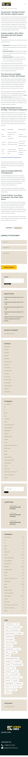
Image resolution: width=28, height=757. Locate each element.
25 (4, 407)
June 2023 (6, 388)
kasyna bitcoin (8, 661)
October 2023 (7, 382)
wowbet (14, 689)
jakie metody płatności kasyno (12, 658)
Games (6, 439)
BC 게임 (7, 630)
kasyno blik (8, 664)
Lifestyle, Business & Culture (10, 445)
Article (5, 413)
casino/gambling (8, 427)
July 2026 (6, 349)
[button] (14, 736)
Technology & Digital (9, 460)
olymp (14, 677)
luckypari (8, 667)
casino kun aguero (9, 639)
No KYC (7, 674)
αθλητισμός (7, 469)
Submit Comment (8, 267)
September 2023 (8, 385)
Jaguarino (8, 655)
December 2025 (8, 361)
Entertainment (7, 430)
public (5, 451)
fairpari (18, 649)
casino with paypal (9, 649)
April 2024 (6, 373)
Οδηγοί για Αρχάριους (9, 474)
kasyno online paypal (17, 664)
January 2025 (7, 367)
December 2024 (8, 370)
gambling (6, 433)
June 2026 (6, 352)
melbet (15, 671)
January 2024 (7, 376)
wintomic (7, 689)
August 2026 (7, 346)
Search (6, 277)
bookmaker (6, 419)
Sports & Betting (8, 457)
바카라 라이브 (8, 692)
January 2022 (7, 391)
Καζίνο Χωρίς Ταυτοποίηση (10, 471)
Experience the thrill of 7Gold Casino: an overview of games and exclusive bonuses (13, 318)
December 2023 (8, 379)
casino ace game (9, 636)
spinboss (7, 686)
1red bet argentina (9, 624)
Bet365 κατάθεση (15, 630)
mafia (14, 667)
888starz (7, 627)
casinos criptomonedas (10, 642)
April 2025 (6, 364)
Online (19, 677)
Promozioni (15, 680)
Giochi (5, 442)
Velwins (6, 466)
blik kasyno (20, 633)
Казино (6, 477)
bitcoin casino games (10, 633)
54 (4, 410)
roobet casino (19, 683)
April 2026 (6, 358)
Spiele (5, 454)
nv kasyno (8, 677)
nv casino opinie (15, 674)
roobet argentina (9, 683)
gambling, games (8, 436)
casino (5, 422)
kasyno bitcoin (18, 661)
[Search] (6, 492)
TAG (13, 686)
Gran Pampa (13, 652)
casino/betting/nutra (9, 424)
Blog (5, 416)
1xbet (17, 624)
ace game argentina (16, 627)
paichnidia (8, 680)
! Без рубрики (7, 404)
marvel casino (8, 671)
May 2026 (6, 355)
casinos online (9, 645)
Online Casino (7, 448)
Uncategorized (18, 227)
